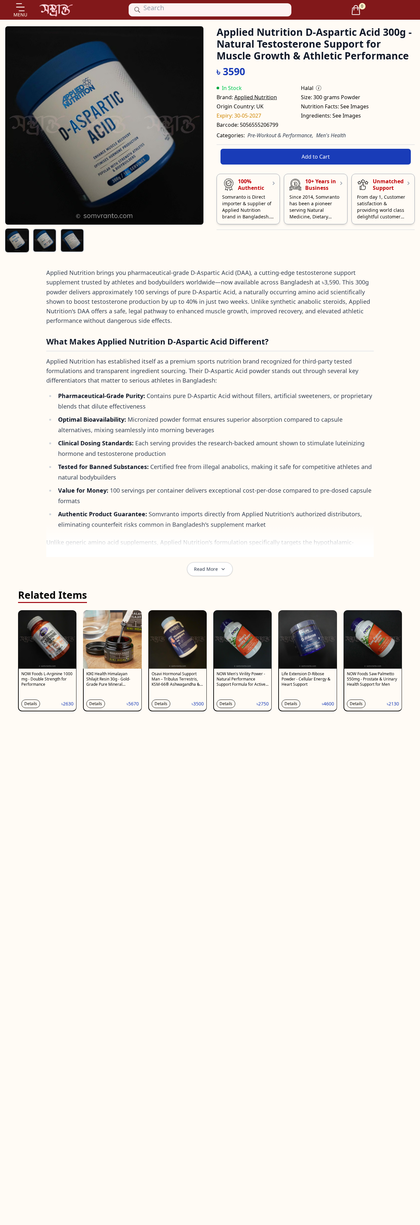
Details (30, 703)
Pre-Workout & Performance (279, 135)
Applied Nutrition (255, 97)
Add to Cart (316, 156)
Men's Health (331, 135)
